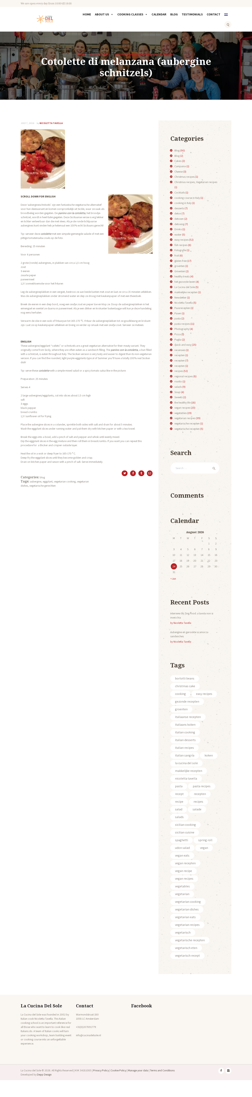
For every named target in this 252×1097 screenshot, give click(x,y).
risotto (178, 381)
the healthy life (182, 402)
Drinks (178, 229)
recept (179, 794)
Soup (177, 392)
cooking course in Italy (187, 198)
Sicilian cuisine (184, 832)
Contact (213, 14)
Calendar (159, 14)
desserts (179, 208)
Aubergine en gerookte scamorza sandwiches (189, 634)
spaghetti (181, 840)
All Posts (95, 54)
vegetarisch (183, 932)
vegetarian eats (185, 917)
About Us (102, 14)
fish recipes (180, 245)
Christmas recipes (184, 176)
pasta (177, 318)
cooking (180, 694)
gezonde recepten (187, 701)
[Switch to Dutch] (226, 17)
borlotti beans (184, 678)
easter (178, 234)
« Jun (173, 578)
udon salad (182, 848)
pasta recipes (182, 324)
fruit (176, 255)
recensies (179, 350)
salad (178, 809)
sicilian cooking (185, 825)
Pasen (177, 313)
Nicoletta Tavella (50, 123)
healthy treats (182, 276)
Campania (180, 166)
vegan (204, 848)
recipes (178, 371)
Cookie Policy (118, 1070)
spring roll (205, 840)
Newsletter (180, 297)
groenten (179, 266)
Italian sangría (184, 755)
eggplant (48, 481)
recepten (179, 355)
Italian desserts (185, 740)
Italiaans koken (185, 725)
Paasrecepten (182, 308)
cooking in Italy (182, 203)
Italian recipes (184, 748)
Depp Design (44, 1074)
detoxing (179, 224)
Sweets (178, 397)
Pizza (177, 334)
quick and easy (182, 344)
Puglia (177, 339)
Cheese (178, 171)
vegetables (180, 413)
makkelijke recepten (185, 292)
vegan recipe (183, 871)
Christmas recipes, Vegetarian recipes (195, 182)
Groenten (179, 271)
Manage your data (138, 1070)
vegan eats (182, 855)
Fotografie (180, 250)
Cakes (177, 161)
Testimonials (192, 14)
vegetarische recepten (187, 423)
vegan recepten (185, 863)
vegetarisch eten (186, 948)
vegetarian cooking (65, 481)
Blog (174, 14)
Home (87, 14)
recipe (179, 802)
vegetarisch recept (187, 955)
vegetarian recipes (184, 418)
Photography (181, 329)
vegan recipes (182, 407)
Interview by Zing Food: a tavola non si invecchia (191, 615)
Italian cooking (185, 732)
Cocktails (179, 192)
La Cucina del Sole (184, 287)
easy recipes (181, 239)
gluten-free (180, 261)
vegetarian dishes (187, 909)
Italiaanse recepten (188, 717)
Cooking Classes (130, 14)
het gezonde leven (184, 281)
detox (177, 213)
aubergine (35, 481)
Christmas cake (185, 686)
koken (209, 755)
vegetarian (182, 894)
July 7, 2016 (27, 123)
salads (178, 387)
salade (197, 809)
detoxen (179, 219)
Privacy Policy (101, 1070)
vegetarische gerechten (42, 485)
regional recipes (183, 376)
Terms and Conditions (162, 1070)
